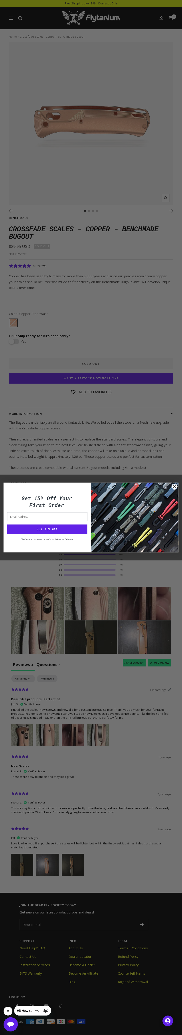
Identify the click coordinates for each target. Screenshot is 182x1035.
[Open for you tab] (167, 1021)
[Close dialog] (174, 486)
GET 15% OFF (47, 529)
